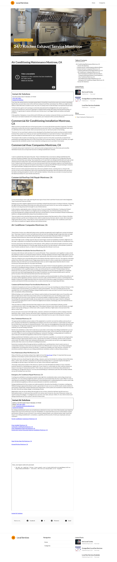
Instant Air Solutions (17, 100)
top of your (49, 355)
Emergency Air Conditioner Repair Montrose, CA (91, 80)
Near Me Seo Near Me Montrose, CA (22, 441)
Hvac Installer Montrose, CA (19, 425)
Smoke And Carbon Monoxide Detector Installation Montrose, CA (30, 430)
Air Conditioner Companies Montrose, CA (89, 72)
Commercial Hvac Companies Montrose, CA (88, 69)
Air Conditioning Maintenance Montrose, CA (88, 64)
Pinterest (56, 520)
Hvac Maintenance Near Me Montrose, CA (23, 428)
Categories (102, 3)
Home (93, 3)
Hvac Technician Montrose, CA (86, 77)
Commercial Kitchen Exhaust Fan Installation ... (90, 75)
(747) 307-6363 (16, 98)
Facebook (32, 520)
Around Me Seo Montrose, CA (20, 444)
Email (69, 520)
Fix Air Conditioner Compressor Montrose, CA (24, 418)
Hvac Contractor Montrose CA (23, 40)
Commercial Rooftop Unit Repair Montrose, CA (90, 70)
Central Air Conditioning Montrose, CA (22, 426)
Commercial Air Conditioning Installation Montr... (90, 67)
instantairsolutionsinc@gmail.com (25, 406)
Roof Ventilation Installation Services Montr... (90, 73)
